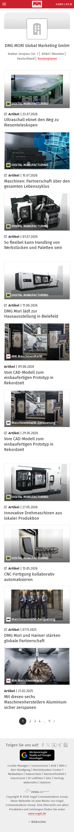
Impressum (18, 778)
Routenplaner (47, 58)
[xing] (59, 745)
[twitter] (47, 745)
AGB (54, 765)
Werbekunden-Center (47, 770)
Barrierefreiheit (54, 774)
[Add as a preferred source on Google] (37, 755)
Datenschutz (33, 774)
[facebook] (42, 745)
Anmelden (64, 4)
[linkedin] (65, 745)
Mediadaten (16, 774)
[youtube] (53, 745)
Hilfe (62, 765)
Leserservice (40, 765)
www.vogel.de (37, 813)
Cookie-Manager (19, 765)
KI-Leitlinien (36, 778)
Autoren (45, 782)
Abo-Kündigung (21, 770)
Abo (49, 778)
